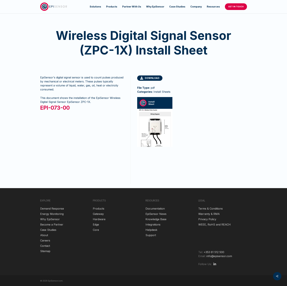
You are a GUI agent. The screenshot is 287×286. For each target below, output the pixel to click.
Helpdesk (151, 229)
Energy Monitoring (52, 214)
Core (96, 229)
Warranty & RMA (209, 214)
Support (150, 235)
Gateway (98, 214)
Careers (45, 240)
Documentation (155, 208)
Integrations (152, 224)
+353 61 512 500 (214, 252)
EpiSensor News (155, 214)
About (44, 235)
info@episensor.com (219, 256)
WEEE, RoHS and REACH (214, 224)
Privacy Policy (207, 219)
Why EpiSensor (50, 219)
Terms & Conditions (210, 208)
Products (98, 208)
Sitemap (45, 251)
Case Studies (48, 229)
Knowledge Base (155, 219)
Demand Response (52, 208)
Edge (96, 224)
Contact (45, 245)
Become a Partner (51, 224)
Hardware (99, 219)
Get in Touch (236, 6)
